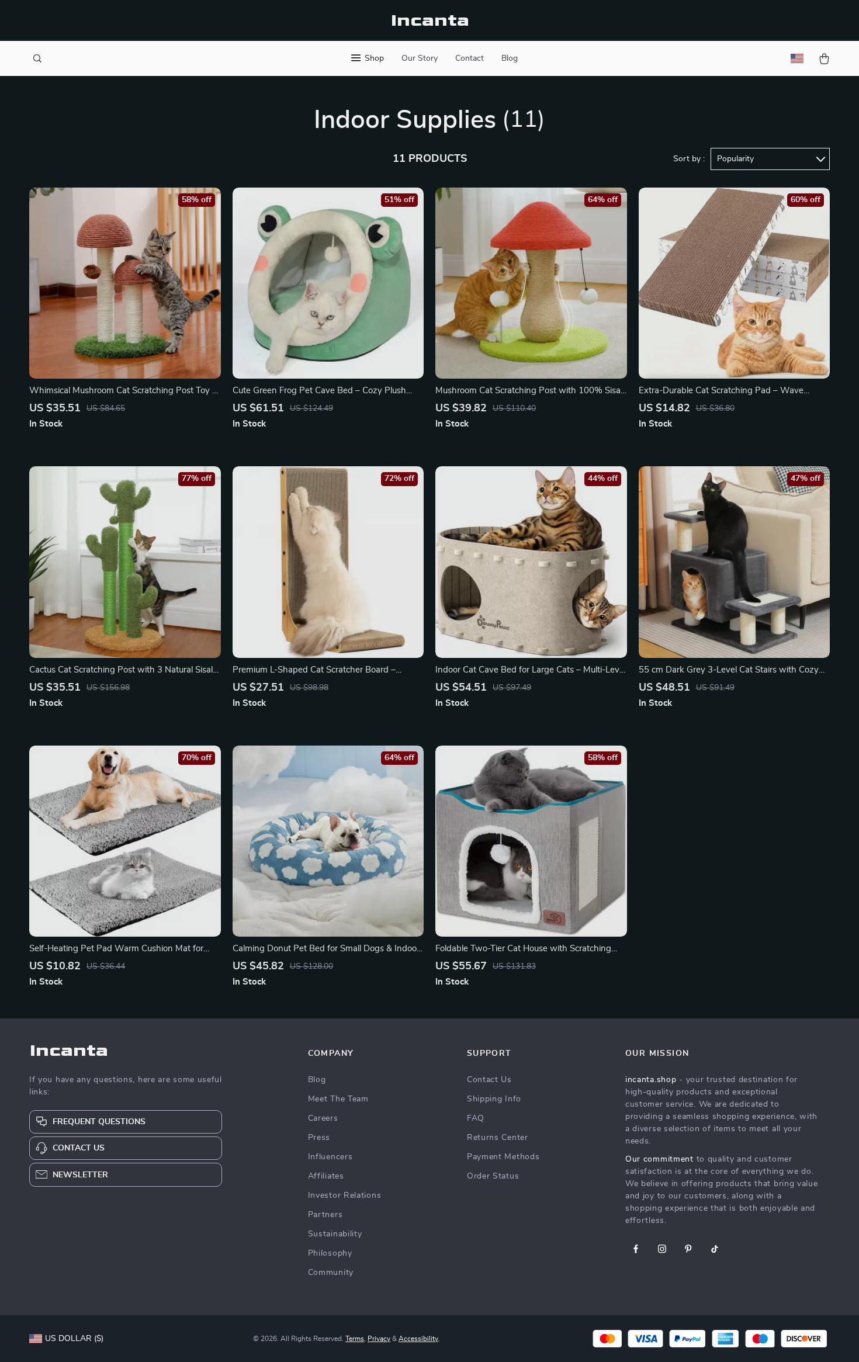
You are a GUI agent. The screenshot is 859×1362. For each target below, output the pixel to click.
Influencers (330, 1157)
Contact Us (489, 1080)
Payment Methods (503, 1157)
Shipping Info (494, 1099)
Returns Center (497, 1138)
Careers (323, 1118)
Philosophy (330, 1253)
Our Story (419, 58)
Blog (509, 58)
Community (331, 1273)
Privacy (379, 1338)
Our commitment (659, 1159)
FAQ (475, 1118)
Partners (325, 1215)
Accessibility (418, 1338)
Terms (354, 1338)
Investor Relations (345, 1195)
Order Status (493, 1176)
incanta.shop (650, 1080)
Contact (469, 58)
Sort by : (689, 159)
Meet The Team (338, 1099)
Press (319, 1138)
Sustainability (335, 1234)
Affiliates (326, 1176)
